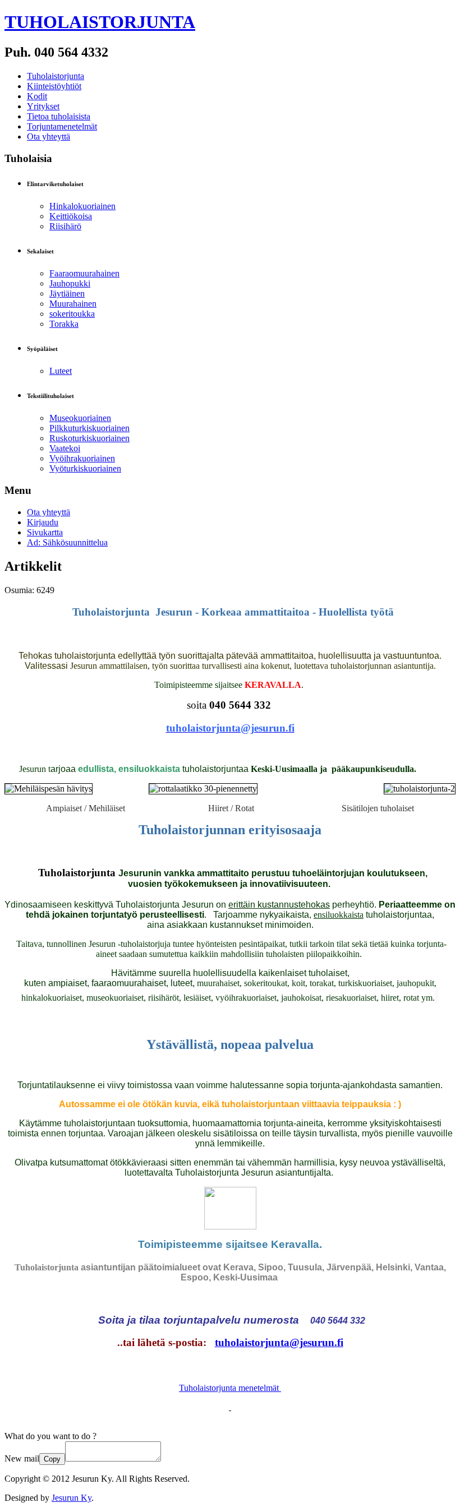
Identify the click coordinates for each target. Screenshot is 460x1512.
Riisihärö (65, 226)
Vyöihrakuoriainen (82, 458)
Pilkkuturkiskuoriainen (89, 428)
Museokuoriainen (80, 418)
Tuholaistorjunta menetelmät (230, 1388)
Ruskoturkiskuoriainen (89, 438)
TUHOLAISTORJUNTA (99, 22)
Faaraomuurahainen (84, 273)
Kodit (37, 96)
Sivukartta (45, 532)
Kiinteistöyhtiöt (54, 86)
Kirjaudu (42, 522)
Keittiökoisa (70, 216)
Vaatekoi (64, 448)
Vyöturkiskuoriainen (85, 468)
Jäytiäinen (67, 293)
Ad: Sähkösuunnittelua (67, 542)
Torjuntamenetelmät (62, 126)
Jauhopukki (69, 283)
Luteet (60, 371)
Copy (52, 1459)
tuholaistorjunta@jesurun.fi (279, 1342)
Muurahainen (72, 303)
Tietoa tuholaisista (58, 116)
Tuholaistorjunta (55, 76)
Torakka (64, 324)
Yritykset (43, 106)
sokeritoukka (72, 313)
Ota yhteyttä (48, 136)
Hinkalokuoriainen (82, 206)
